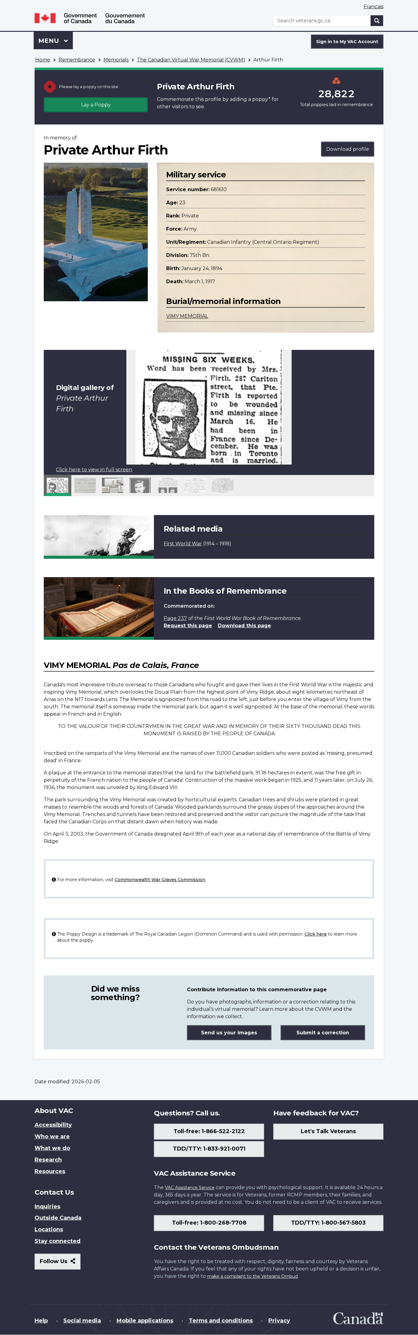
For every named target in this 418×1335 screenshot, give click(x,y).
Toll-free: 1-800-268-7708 (209, 1222)
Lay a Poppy (96, 105)
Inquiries (47, 1206)
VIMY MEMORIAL (187, 316)
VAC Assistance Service (190, 1187)
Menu (49, 40)
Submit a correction (323, 1033)
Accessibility (53, 1125)
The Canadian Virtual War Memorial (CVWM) (191, 60)
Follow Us (60, 1264)
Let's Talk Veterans (328, 1131)
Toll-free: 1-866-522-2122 (209, 1131)
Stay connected (57, 1241)
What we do (52, 1148)
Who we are (52, 1136)
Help (41, 1320)
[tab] (57, 485)
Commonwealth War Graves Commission (160, 879)
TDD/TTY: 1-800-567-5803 (328, 1222)
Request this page (188, 626)
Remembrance (76, 60)
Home (42, 60)
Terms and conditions (221, 1320)
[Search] (377, 20)
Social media (82, 1320)
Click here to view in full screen (94, 470)
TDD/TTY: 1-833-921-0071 (209, 1148)
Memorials (116, 60)
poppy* (261, 99)
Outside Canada (58, 1217)
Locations (49, 1229)
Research (48, 1159)
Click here (315, 934)
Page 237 (175, 618)
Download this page (244, 626)
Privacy (279, 1320)
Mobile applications (145, 1320)
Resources (50, 1171)
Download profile (347, 149)
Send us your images (229, 1033)
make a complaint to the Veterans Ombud (252, 1276)
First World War (183, 544)
